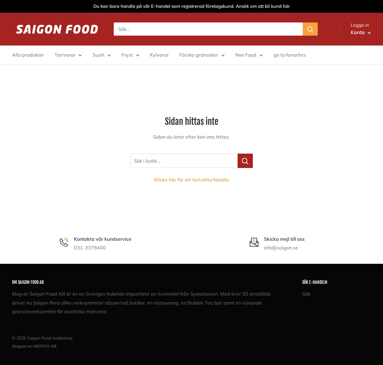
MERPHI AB (45, 346)
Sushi (98, 55)
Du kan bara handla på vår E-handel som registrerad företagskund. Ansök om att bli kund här (191, 6)
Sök (306, 294)
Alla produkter (28, 55)
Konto (358, 32)
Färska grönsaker (198, 55)
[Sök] (310, 29)
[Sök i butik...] (245, 161)
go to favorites (289, 55)
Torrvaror (64, 55)
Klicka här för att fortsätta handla (191, 180)
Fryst (127, 55)
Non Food (245, 55)
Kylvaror (159, 55)
